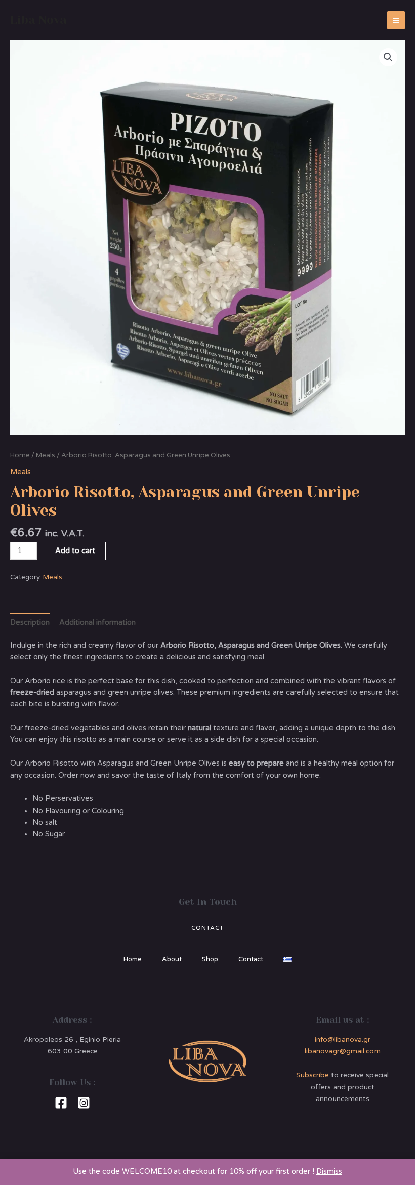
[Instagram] (83, 1102)
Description (30, 622)
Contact (250, 959)
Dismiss (329, 1171)
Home (20, 455)
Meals (45, 455)
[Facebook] (61, 1102)
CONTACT (207, 928)
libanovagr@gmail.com (343, 1051)
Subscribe (312, 1075)
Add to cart (75, 550)
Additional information (97, 622)
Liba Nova (38, 19)
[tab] (30, 622)
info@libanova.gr (342, 1039)
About (172, 959)
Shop (210, 959)
